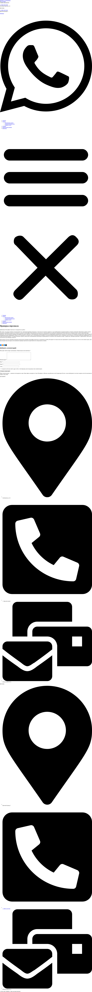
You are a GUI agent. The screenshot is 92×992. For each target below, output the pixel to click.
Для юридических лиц (10, 123)
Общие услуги (8, 125)
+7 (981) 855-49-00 (4, 4)
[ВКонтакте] (1, 345)
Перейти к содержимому (5, 0)
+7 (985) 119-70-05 (4, 10)
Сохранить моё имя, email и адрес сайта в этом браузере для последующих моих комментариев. (22, 368)
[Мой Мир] (4, 345)
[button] (46, 222)
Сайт (1, 366)
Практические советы (7, 127)
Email (1, 364)
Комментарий (3, 359)
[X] (6, 345)
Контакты (5, 128)
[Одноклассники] (2, 345)
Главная (4, 120)
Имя (1, 361)
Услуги (4, 121)
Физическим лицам (9, 122)
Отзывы (4, 126)
